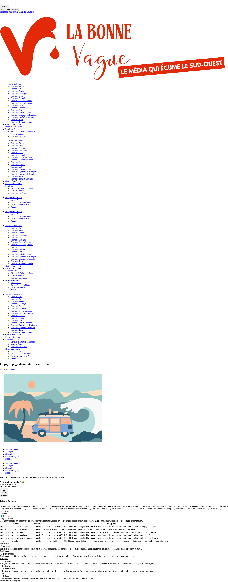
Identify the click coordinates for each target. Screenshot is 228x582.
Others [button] (3, 573)
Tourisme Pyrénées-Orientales (23, 117)
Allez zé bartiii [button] (12, 484)
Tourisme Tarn (17, 119)
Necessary (7, 516)
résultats (4, 7)
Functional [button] (4, 544)
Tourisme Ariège (17, 86)
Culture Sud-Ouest (13, 124)
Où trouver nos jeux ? (20, 205)
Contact (8, 454)
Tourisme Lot (16, 110)
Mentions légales (12, 456)
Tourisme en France (19, 136)
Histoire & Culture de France (23, 131)
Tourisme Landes (18, 108)
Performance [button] (5, 551)
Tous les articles (11, 449)
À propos (9, 452)
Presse (8, 459)
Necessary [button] (4, 513)
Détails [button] (3, 484)
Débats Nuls (16, 200)
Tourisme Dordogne (19, 93)
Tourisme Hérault (18, 105)
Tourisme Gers (17, 96)
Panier (13, 207)
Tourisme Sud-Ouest (13, 84)
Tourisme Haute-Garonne (21, 100)
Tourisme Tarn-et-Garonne (22, 122)
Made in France (17, 134)
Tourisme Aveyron (18, 91)
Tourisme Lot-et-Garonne (21, 112)
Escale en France (12, 129)
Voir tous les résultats (9, 9)
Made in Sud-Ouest (13, 127)
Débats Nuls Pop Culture (21, 202)
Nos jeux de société (13, 197)
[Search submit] (1, 4)
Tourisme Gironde (18, 98)
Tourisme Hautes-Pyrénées (22, 103)
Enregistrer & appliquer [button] (10, 581)
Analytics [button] (4, 558)
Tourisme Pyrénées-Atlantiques (24, 115)
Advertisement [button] (6, 566)
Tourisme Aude (17, 89)
